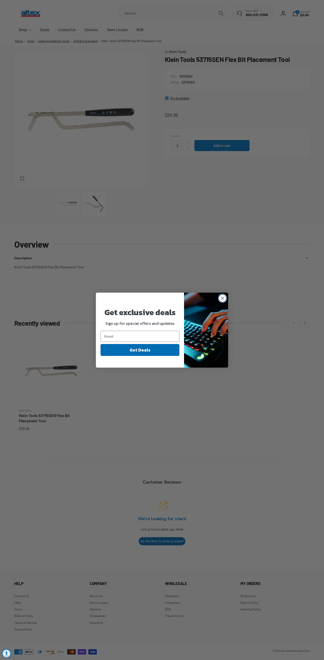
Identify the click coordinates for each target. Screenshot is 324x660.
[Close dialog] (222, 298)
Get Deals (140, 350)
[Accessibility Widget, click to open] (6, 653)
